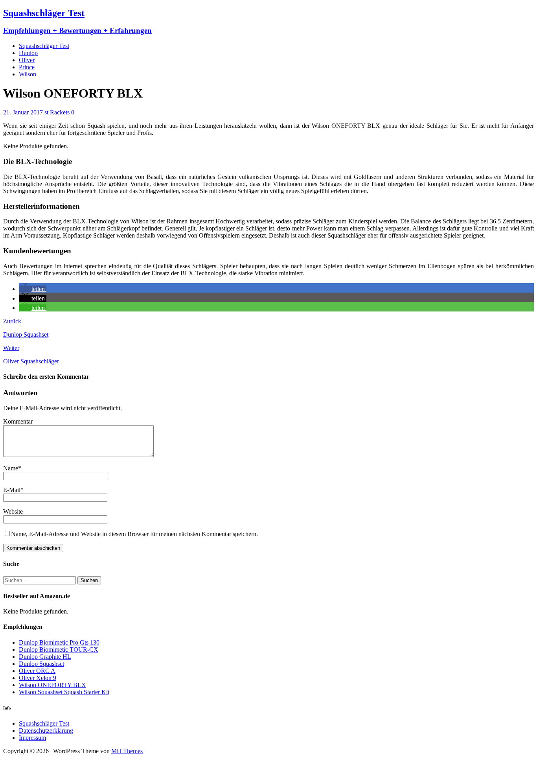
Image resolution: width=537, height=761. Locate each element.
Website (13, 511)
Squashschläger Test (44, 45)
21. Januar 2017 (23, 112)
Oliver (27, 60)
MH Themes (127, 751)
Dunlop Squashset (41, 663)
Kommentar (18, 421)
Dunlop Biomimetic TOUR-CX (58, 649)
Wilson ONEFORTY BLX (52, 685)
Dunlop (28, 53)
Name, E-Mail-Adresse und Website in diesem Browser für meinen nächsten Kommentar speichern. (134, 534)
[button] (32, 289)
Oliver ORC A (37, 670)
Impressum (32, 737)
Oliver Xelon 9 (37, 677)
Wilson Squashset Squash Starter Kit (64, 692)
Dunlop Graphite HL (45, 656)
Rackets (60, 112)
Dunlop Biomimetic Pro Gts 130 (59, 642)
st (46, 112)
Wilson (27, 74)
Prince (27, 67)
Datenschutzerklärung (46, 730)
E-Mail (11, 489)
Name (10, 468)
